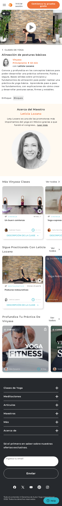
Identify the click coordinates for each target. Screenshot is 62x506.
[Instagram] (47, 487)
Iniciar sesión (19, 5)
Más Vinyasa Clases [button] (16, 181)
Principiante (20, 63)
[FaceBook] (14, 487)
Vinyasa (17, 59)
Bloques (18, 98)
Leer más (42, 125)
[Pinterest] (39, 487)
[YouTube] (31, 487)
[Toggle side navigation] (4, 5)
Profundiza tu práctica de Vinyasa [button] (21, 319)
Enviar (31, 473)
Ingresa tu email (15, 458)
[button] (39, 211)
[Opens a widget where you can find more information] (51, 501)
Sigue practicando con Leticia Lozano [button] (24, 249)
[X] (23, 487)
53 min (34, 63)
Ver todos (51, 181)
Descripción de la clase (21, 235)
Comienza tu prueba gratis (43, 4)
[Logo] (10, 5)
